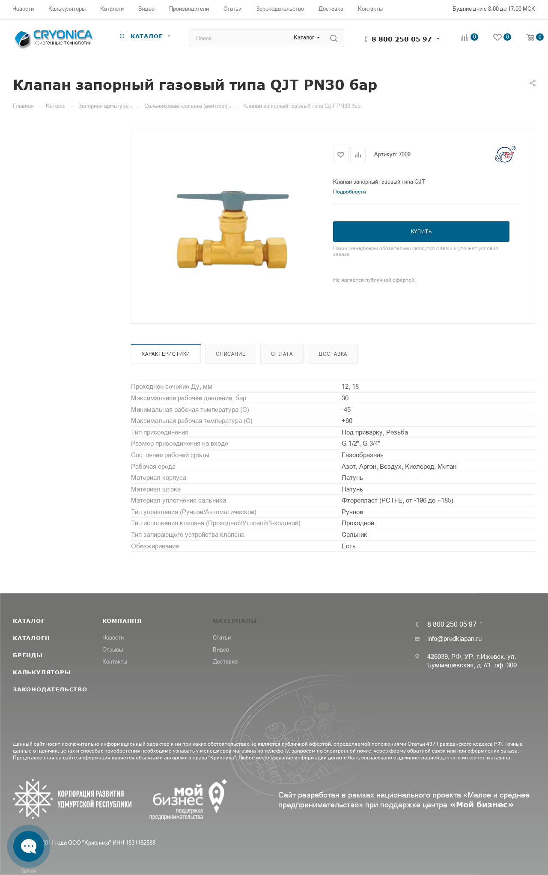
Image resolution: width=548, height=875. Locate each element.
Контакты (114, 661)
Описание (230, 354)
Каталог (29, 620)
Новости (113, 637)
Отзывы (112, 649)
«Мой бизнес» (482, 804)
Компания (122, 620)
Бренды (28, 655)
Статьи (222, 637)
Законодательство (50, 689)
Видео (221, 649)
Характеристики (166, 354)
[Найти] (333, 38)
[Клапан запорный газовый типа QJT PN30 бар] (232, 226)
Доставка (333, 354)
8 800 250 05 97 (402, 39)
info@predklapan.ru (454, 638)
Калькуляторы (42, 672)
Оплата (282, 354)
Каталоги (31, 637)
